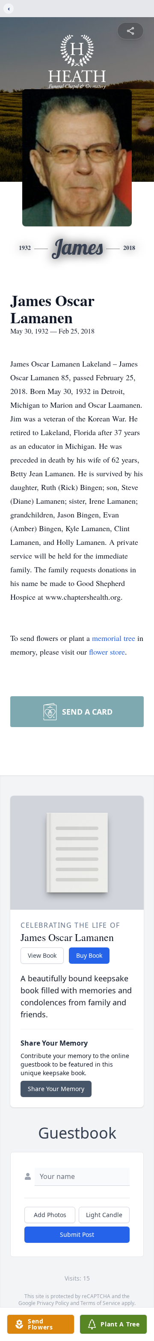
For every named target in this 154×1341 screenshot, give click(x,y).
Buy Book (89, 955)
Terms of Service (100, 1303)
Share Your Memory (56, 1089)
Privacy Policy (53, 1303)
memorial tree (113, 638)
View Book (42, 955)
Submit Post (77, 1234)
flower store (107, 651)
